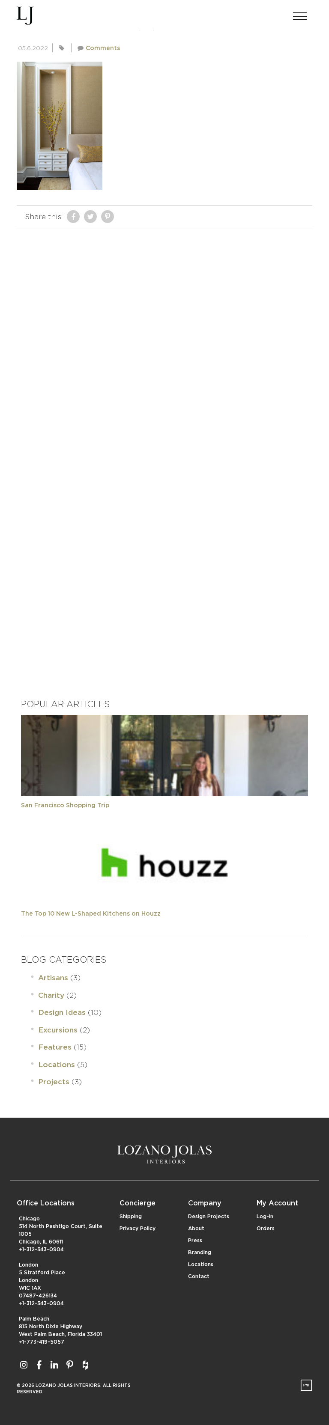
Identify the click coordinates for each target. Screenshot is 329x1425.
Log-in (265, 1216)
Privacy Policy (138, 1228)
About (196, 1228)
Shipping (131, 1216)
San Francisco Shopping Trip (65, 806)
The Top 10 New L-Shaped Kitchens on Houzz (91, 914)
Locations (56, 1064)
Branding (199, 1252)
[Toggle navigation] (299, 13)
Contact (198, 1276)
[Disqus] (164, 339)
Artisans (53, 978)
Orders (266, 1228)
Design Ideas (62, 1012)
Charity (51, 995)
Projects (53, 1082)
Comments (103, 48)
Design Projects (208, 1216)
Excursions (58, 1030)
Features (55, 1047)
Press (195, 1240)
